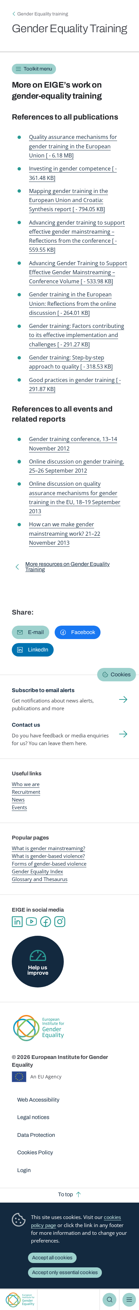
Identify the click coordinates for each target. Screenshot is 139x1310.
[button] (30, 632)
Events (19, 807)
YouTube (31, 921)
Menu (129, 1299)
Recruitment (26, 791)
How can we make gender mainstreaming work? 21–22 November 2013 (64, 533)
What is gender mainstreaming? (48, 848)
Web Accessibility (38, 1100)
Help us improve (37, 970)
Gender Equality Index (37, 871)
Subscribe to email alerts (43, 690)
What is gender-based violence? (48, 856)
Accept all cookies (52, 1257)
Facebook (45, 921)
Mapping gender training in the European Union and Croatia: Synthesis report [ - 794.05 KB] (68, 200)
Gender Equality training (42, 13)
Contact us (26, 725)
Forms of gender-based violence (49, 863)
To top (65, 1194)
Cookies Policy (35, 1152)
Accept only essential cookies (65, 1272)
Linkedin (17, 921)
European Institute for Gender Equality (20, 1300)
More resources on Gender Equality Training (67, 568)
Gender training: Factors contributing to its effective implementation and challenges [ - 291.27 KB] (76, 335)
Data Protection (36, 1135)
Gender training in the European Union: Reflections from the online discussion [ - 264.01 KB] (72, 303)
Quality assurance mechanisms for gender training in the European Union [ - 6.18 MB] (73, 146)
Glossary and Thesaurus (39, 879)
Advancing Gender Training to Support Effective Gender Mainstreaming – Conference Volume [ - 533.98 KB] (78, 272)
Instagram (59, 921)
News (18, 799)
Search (109, 1299)
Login (24, 1170)
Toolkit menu (38, 68)
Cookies (121, 674)
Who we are (25, 784)
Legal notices (33, 1117)
